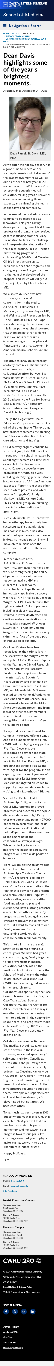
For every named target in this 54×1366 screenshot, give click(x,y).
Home (6, 33)
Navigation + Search (21, 25)
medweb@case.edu (19, 1186)
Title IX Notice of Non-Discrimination (21, 1292)
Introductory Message (18, 36)
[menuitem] (13, 1332)
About (15, 33)
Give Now (7, 1337)
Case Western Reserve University (26, 1271)
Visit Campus (9, 1342)
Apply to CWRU (10, 1332)
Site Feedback (10, 1191)
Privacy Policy (25, 1287)
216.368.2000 (17, 1180)
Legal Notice (9, 1287)
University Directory (13, 1347)
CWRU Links (11, 1327)
